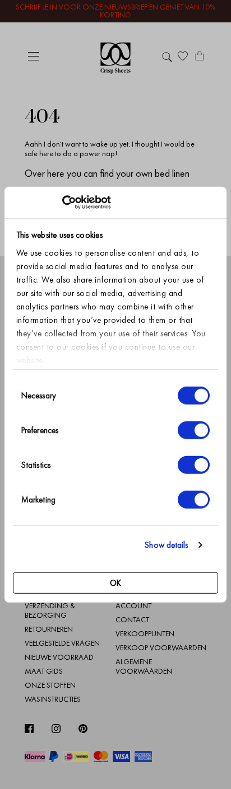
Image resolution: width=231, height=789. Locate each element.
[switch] (194, 430)
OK (115, 582)
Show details (166, 545)
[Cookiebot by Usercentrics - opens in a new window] (62, 202)
